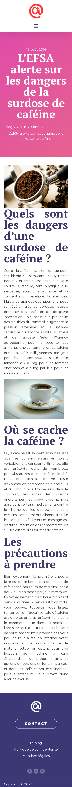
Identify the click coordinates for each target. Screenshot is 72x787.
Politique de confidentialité (36, 749)
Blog (8, 127)
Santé (36, 127)
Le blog (36, 743)
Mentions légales (36, 756)
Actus (21, 127)
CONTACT (36, 724)
